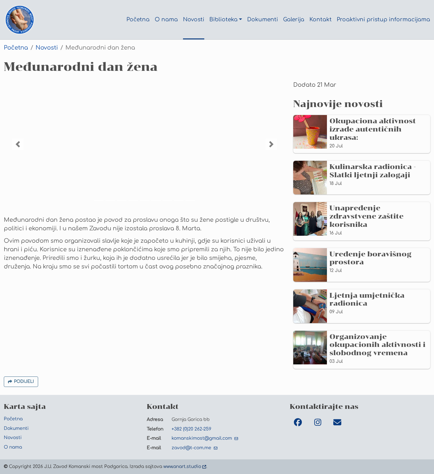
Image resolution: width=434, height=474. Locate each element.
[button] (18, 144)
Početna (16, 47)
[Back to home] (19, 20)
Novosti (47, 47)
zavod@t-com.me (192, 447)
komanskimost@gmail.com (202, 438)
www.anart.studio (182, 466)
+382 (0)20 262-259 (191, 428)
